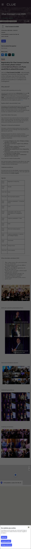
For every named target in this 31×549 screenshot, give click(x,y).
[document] (15, 537)
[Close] (29, 527)
